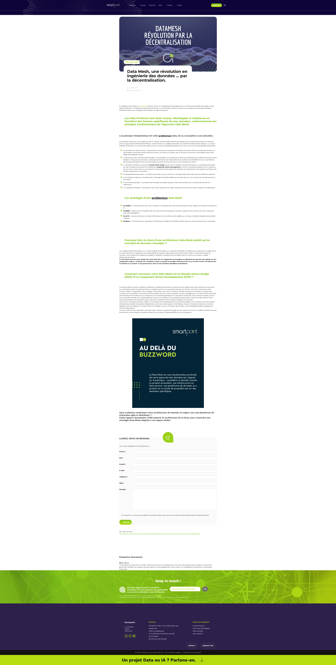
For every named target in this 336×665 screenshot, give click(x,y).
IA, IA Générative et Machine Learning (161, 633)
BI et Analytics (153, 636)
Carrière (179, 5)
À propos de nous (199, 626)
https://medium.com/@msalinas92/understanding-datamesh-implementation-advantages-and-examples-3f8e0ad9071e (159, 534)
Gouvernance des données (158, 639)
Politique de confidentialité (192, 652)
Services (143, 5)
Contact (216, 5)
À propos (169, 5)
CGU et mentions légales (172, 652)
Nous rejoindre (198, 633)
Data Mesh (142, 106)
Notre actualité (198, 631)
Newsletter (208, 646)
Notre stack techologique (201, 628)
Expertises (132, 5)
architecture (165, 136)
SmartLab (152, 5)
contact (192, 646)
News (160, 5)
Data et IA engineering (156, 631)
